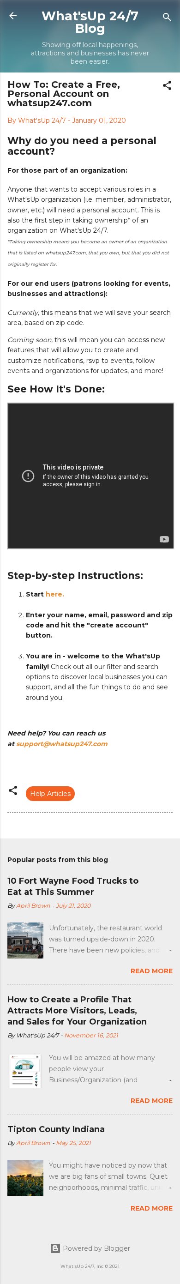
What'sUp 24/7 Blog (90, 22)
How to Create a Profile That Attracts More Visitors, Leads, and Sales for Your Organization (77, 1011)
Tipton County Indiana (56, 1129)
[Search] (167, 19)
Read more (152, 971)
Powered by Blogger (95, 1248)
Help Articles (50, 794)
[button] (167, 87)
